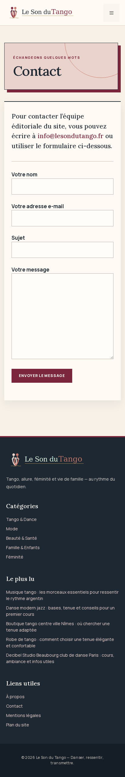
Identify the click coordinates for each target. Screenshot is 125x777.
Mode (12, 529)
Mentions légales (23, 715)
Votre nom (24, 174)
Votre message (30, 269)
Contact (14, 706)
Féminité (14, 557)
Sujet (18, 237)
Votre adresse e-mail (38, 206)
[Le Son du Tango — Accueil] (62, 460)
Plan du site (17, 725)
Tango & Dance (21, 519)
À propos (15, 696)
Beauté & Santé (21, 538)
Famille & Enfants (23, 547)
